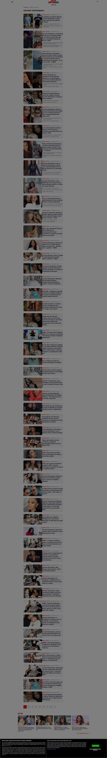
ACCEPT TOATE (95, 745)
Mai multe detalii (8, 745)
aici (13, 751)
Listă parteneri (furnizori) (51, 749)
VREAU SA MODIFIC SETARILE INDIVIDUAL (95, 749)
